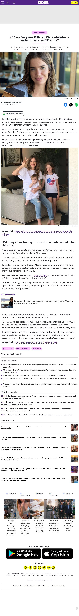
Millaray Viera (23, 349)
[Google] (25, 567)
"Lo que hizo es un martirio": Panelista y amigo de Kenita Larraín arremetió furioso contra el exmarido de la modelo (33, 479)
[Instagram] (34, 567)
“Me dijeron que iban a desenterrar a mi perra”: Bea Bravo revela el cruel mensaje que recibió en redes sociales (54, 526)
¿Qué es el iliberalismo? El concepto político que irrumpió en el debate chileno (68, 525)
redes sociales (40, 275)
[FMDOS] (43, 2)
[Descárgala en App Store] (57, 553)
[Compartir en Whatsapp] (76, 105)
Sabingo (37, 349)
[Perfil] (14, 2)
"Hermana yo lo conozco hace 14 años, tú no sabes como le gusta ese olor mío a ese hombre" (33, 438)
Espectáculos (39, 33)
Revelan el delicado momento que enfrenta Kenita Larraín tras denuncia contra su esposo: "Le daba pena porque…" (33, 469)
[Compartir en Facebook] (65, 105)
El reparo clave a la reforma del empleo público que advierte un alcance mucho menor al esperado (39, 526)
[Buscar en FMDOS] (8, 2)
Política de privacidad (34, 585)
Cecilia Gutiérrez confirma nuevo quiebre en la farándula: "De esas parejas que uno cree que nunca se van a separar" (35, 448)
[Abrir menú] (3, 2)
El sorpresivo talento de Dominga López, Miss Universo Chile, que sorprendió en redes (33, 375)
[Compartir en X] (71, 105)
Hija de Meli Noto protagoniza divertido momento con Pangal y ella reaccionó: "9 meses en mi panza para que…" (34, 459)
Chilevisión (9, 349)
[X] (39, 567)
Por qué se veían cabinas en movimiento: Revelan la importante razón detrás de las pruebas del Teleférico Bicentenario (11, 527)
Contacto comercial (58, 585)
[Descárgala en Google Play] (23, 553)
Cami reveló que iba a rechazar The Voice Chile (36, 342)
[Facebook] (30, 567)
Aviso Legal (46, 585)
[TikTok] (44, 567)
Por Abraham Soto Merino (11, 102)
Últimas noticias (11, 392)
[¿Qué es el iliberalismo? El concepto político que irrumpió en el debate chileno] (68, 509)
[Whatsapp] (53, 567)
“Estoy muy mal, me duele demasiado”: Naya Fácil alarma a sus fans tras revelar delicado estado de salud (35, 428)
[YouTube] (48, 567)
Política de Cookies (19, 585)
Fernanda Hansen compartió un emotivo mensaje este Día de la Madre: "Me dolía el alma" (43, 302)
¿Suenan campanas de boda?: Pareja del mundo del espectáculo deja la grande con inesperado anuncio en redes (25, 527)
